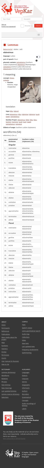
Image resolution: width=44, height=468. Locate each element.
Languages (25, 372)
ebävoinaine (7, 69)
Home (4, 325)
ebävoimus (21, 65)
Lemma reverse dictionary (10, 394)
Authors (24, 391)
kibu (11, 111)
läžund (16, 111)
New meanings (7, 388)
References (5, 331)
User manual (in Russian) (10, 361)
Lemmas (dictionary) (8, 372)
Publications (6, 334)
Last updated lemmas (9, 391)
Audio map (25, 334)
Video (24, 340)
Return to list (7, 49)
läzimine (15, 122)
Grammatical (26, 397)
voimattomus (20, 62)
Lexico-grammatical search (31, 331)
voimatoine (7, 67)
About (4, 322)
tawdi (8, 117)
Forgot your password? (9, 26)
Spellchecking (26, 353)
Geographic (26, 385)
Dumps (4, 352)
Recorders (25, 394)
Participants (6, 328)
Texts (23, 325)
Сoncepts (25, 400)
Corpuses (25, 379)
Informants (26, 388)
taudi (37, 114)
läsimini (8, 122)
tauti (24, 122)
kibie (27, 120)
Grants (4, 358)
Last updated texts (28, 347)
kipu (35, 120)
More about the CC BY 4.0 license (14, 439)
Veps (3, 343)
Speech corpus (27, 328)
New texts (25, 343)
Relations (5, 379)
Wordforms (5, 376)
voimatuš (19, 124)
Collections (25, 337)
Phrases (4, 382)
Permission (5, 355)
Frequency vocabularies (30, 350)
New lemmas (6, 385)
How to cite (5, 364)
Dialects (24, 376)
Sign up (4, 24)
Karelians (5, 346)
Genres (24, 382)
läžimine (32, 114)
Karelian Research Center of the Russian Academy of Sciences (27, 420)
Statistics (5, 349)
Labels (24, 409)
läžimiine (25, 114)
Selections (5, 397)
